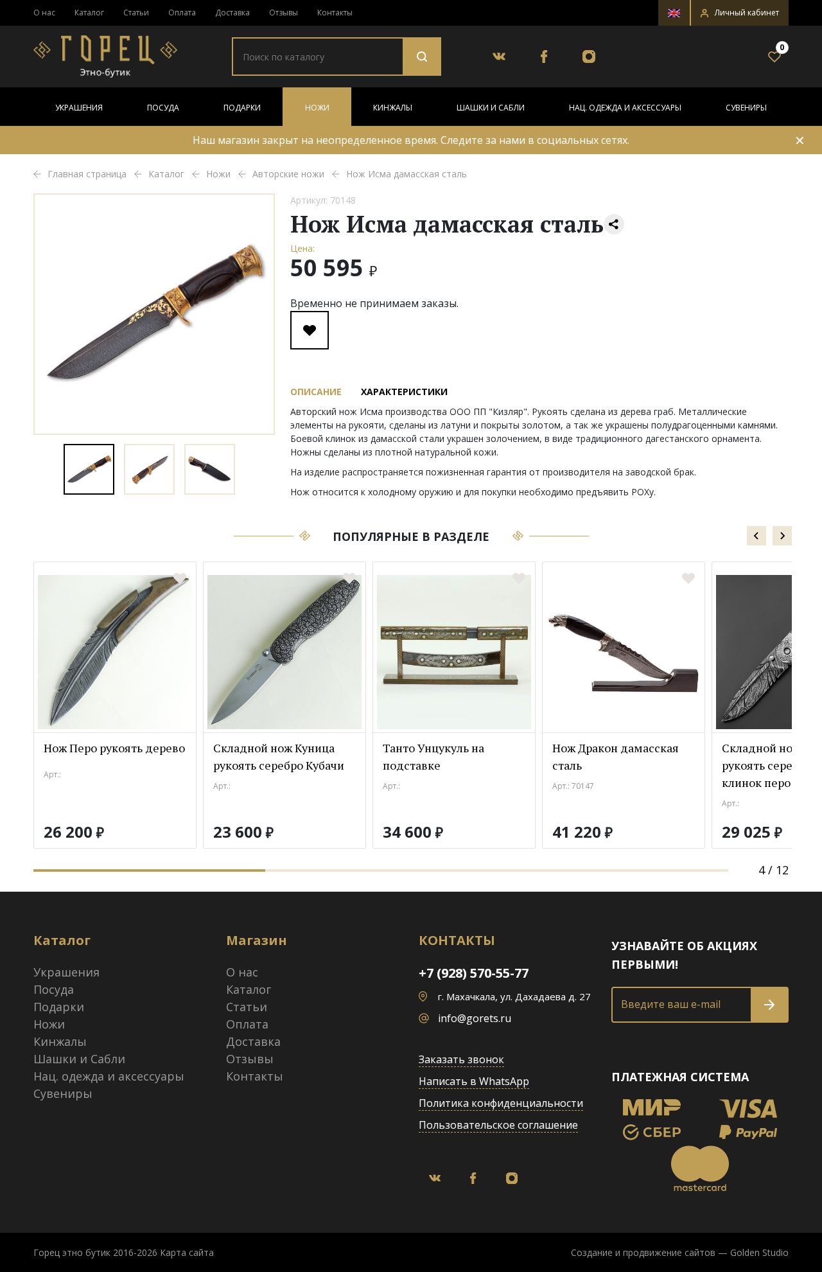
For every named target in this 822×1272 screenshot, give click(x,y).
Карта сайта (187, 1252)
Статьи (136, 12)
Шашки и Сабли (491, 107)
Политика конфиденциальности (501, 1103)
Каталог (89, 12)
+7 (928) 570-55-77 (474, 973)
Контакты (335, 12)
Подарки (242, 107)
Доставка (232, 12)
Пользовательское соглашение (498, 1125)
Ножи (317, 107)
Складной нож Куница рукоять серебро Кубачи (278, 756)
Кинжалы (392, 107)
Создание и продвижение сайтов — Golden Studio (680, 1252)
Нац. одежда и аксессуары (625, 107)
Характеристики (404, 391)
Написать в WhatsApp (474, 1081)
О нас (44, 12)
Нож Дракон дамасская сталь (615, 756)
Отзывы (283, 12)
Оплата (182, 12)
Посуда (163, 107)
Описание (316, 391)
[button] (740, 13)
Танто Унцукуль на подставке (433, 756)
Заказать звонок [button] (461, 1059)
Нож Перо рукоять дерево (114, 747)
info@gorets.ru (474, 1018)
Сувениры (746, 107)
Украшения (79, 107)
